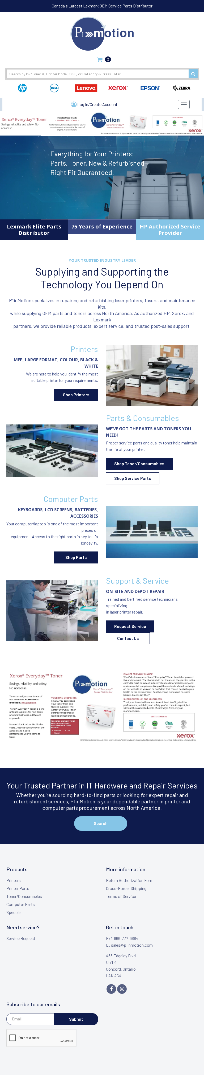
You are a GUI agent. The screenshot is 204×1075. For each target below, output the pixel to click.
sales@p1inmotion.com (132, 944)
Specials (14, 912)
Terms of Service (121, 896)
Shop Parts (76, 557)
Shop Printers (76, 394)
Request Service (130, 626)
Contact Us (128, 638)
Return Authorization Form (130, 880)
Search (101, 823)
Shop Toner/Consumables (139, 463)
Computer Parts (20, 904)
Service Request (20, 938)
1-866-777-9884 (124, 938)
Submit (76, 1018)
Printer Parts (17, 888)
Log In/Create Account (96, 104)
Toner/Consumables (24, 896)
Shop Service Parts (132, 478)
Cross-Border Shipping (126, 888)
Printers (13, 880)
